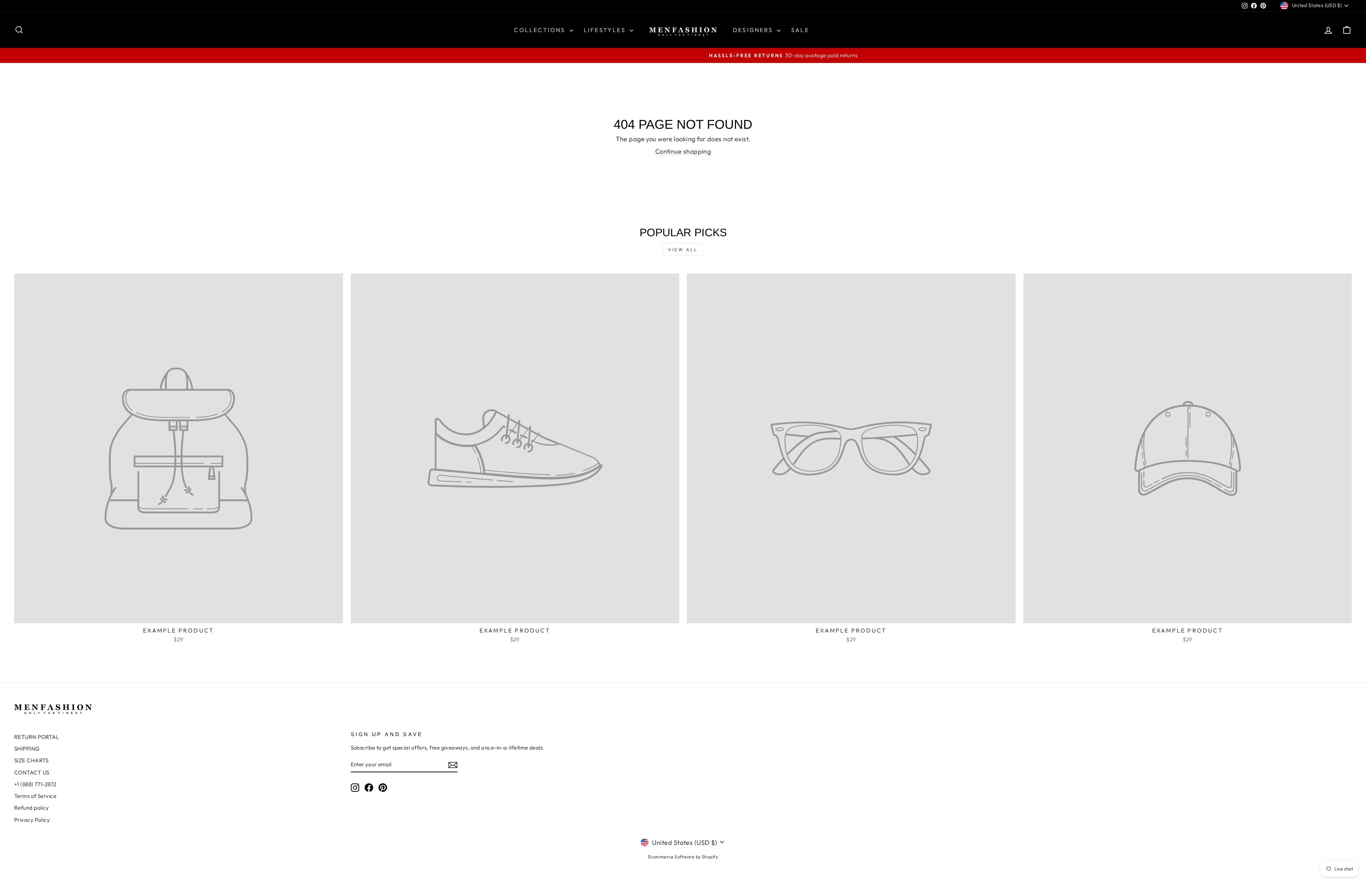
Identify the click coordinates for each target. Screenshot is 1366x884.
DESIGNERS (754, 29)
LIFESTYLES (606, 29)
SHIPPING (27, 748)
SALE (800, 29)
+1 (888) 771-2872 (35, 784)
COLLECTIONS (540, 29)
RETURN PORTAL (36, 737)
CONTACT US (31, 772)
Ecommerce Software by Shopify (683, 856)
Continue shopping (683, 151)
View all (683, 249)
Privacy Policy (32, 819)
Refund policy (31, 807)
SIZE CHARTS (31, 760)
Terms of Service (35, 796)
